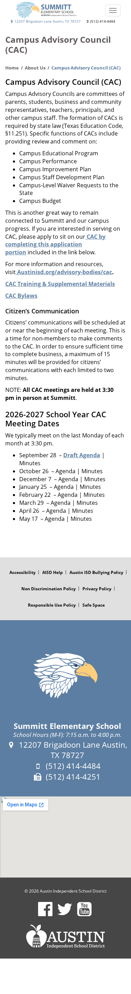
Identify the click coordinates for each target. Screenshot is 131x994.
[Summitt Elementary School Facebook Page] (45, 914)
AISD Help (52, 572)
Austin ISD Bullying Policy (96, 572)
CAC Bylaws (21, 295)
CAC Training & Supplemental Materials (60, 284)
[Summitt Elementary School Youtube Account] (84, 914)
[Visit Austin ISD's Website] (65, 936)
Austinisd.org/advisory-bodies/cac (64, 272)
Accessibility (22, 572)
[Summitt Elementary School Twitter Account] (65, 914)
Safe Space (93, 605)
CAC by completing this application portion (55, 244)
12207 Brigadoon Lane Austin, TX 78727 (47, 21)
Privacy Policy (96, 589)
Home (12, 68)
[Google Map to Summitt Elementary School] (65, 837)
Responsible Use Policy (52, 605)
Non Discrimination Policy (48, 589)
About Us (35, 68)
